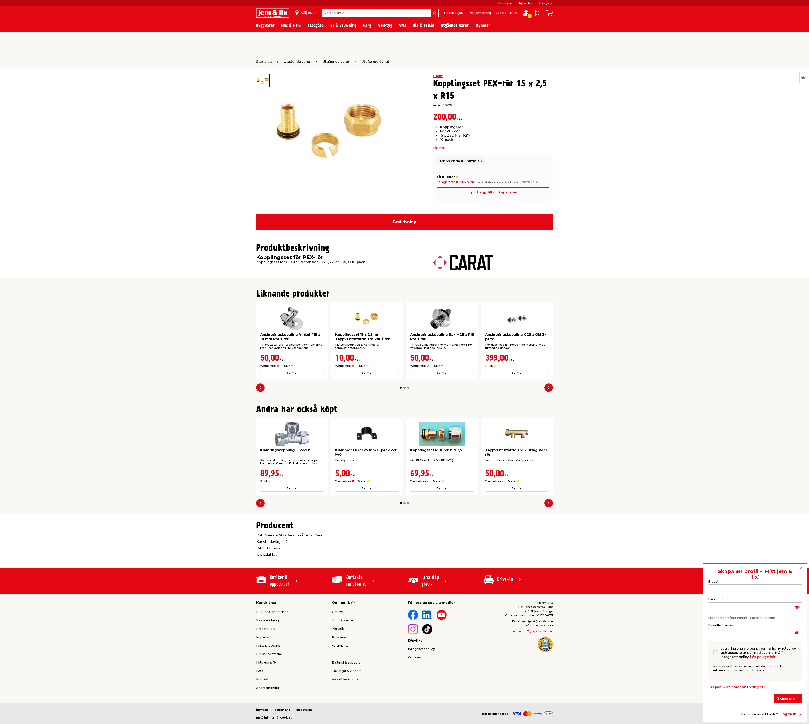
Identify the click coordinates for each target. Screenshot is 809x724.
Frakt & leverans (268, 645)
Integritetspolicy (421, 649)
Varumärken (341, 645)
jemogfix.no (282, 709)
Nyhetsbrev (526, 3)
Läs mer (439, 148)
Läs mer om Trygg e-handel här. (532, 631)
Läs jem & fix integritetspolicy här (736, 687)
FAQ (259, 671)
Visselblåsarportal (345, 679)
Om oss (338, 612)
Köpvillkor (264, 637)
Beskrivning (404, 222)
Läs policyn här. (763, 657)
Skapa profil (788, 698)
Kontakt (262, 679)
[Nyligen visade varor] (804, 77)
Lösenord (715, 599)
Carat (438, 76)
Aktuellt (338, 629)
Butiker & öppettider (272, 612)
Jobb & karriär (506, 13)
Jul (334, 654)
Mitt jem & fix (266, 662)
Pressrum (339, 637)
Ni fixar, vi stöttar (269, 654)
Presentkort (506, 3)
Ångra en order (267, 688)
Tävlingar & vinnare (347, 671)
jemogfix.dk (303, 709)
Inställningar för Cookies (274, 717)
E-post (713, 581)
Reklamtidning (480, 13)
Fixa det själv (453, 13)
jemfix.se (262, 709)
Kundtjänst (546, 3)
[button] (401, 388)
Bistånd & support (346, 662)
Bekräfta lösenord (721, 625)
